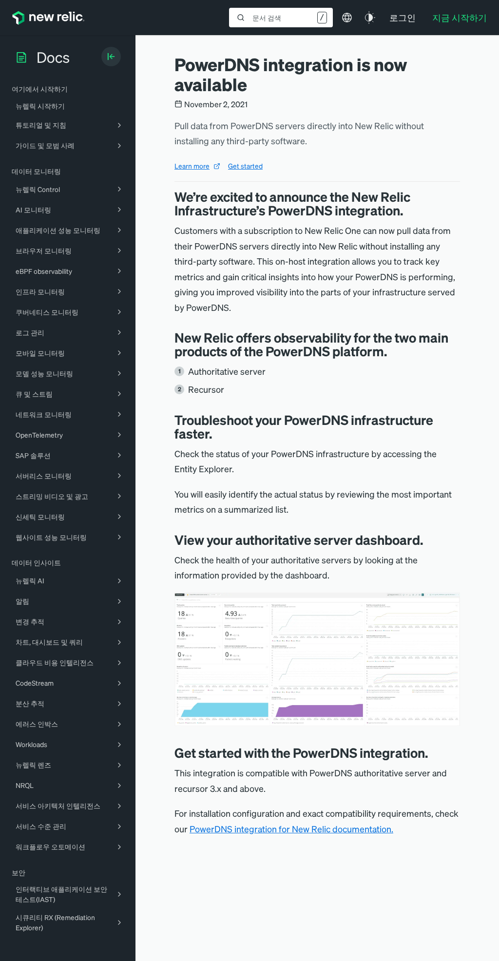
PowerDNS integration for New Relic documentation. (291, 828)
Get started (245, 165)
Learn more (192, 165)
